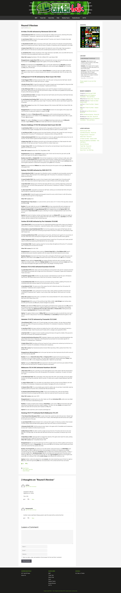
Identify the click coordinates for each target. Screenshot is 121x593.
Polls (58, 18)
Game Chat (51, 18)
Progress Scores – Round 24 (87, 134)
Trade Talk (43, 18)
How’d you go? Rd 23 (85, 148)
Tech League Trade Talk (28, 469)
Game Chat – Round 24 (93, 98)
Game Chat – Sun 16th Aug (86, 150)
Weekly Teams (66, 18)
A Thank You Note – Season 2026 (88, 138)
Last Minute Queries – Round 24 (91, 114)
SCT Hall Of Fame (25, 573)
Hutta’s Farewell (26, 470)
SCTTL (84, 18)
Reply (33, 499)
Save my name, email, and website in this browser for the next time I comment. (42, 557)
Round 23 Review (84, 144)
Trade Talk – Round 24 (92, 116)
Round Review (26, 468)
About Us (23, 575)
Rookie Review (76, 18)
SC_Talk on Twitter (80, 573)
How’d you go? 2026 (91, 93)
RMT (36, 18)
